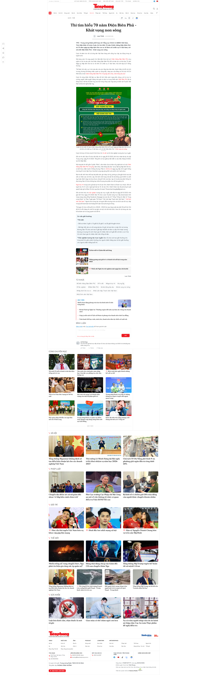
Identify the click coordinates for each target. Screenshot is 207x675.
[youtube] (157, 1)
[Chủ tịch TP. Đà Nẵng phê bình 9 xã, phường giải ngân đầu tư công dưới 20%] (140, 446)
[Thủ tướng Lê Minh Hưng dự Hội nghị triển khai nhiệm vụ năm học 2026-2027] (103, 446)
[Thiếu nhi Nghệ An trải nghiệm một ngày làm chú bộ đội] (82, 270)
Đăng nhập (79, 326)
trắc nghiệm (92, 192)
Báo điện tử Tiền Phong (103, 7)
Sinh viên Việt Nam (108, 1)
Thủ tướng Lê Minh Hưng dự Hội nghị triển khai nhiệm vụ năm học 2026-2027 (103, 461)
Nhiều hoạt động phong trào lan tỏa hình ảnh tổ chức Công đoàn (95, 303)
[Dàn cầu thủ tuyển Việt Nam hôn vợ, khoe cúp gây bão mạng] (66, 517)
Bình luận (3, 57)
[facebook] (154, 1)
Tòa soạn (128, 1)
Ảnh (74, 640)
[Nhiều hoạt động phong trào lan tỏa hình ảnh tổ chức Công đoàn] (124, 303)
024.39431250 (54, 659)
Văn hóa (121, 13)
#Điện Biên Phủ (93, 287)
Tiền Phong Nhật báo (95, 1)
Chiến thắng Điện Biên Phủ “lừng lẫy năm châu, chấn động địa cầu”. (106, 74)
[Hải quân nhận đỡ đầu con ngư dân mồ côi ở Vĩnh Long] (62, 408)
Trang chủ (50, 13)
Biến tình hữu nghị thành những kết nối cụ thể (118, 372)
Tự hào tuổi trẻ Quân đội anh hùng (100, 250)
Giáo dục (133, 13)
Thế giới (86, 13)
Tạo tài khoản (90, 326)
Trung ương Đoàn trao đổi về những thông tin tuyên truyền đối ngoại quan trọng (118, 396)
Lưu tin (3, 53)
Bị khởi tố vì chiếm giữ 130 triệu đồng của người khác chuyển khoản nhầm (140, 495)
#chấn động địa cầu (107, 287)
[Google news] (132, 657)
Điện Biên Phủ (123, 79)
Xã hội (55, 13)
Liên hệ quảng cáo (76, 653)
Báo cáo (100, 348)
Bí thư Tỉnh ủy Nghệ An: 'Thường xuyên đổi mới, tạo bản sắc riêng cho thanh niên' (105, 310)
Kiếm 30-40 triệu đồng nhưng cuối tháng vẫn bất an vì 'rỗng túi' (117, 418)
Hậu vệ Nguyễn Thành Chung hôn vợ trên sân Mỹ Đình (139, 531)
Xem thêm (157, 13)
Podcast (88, 640)
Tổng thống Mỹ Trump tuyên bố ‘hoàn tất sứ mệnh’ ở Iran (140, 564)
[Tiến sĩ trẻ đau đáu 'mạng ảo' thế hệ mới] (62, 385)
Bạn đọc (124, 646)
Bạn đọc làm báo (58, 671)
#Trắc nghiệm (81, 287)
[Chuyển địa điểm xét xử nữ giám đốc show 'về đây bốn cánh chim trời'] (66, 482)
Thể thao (104, 13)
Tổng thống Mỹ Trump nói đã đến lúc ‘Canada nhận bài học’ (145, 587)
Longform (100, 640)
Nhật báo (64, 640)
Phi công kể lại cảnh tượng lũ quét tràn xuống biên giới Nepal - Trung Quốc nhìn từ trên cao (89, 588)
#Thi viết (101, 283)
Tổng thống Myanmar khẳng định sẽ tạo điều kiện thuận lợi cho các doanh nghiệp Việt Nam (65, 461)
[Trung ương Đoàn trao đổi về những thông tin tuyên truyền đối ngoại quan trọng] (119, 385)
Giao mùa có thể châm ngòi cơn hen (102, 620)
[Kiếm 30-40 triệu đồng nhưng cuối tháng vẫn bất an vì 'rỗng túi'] (119, 408)
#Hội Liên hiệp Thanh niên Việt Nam (105, 291)
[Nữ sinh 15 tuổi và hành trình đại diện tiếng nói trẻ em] (62, 362)
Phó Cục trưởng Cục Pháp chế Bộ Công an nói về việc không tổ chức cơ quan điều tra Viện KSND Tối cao (103, 497)
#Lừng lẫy (121, 283)
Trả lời (92, 348)
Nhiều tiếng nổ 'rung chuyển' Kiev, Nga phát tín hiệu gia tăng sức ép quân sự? (66, 564)
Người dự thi (80, 184)
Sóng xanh (67, 13)
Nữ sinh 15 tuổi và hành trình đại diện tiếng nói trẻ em (61, 372)
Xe (116, 13)
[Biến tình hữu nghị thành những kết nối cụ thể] (119, 362)
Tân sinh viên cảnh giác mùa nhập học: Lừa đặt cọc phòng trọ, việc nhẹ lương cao (89, 373)
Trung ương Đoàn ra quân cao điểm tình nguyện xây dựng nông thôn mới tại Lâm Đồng (89, 419)
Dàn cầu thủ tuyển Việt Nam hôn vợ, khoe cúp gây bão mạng (66, 531)
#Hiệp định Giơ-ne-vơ (84, 291)
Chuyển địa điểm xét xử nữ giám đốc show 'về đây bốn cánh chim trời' (65, 495)
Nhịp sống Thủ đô (53, 649)
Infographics (113, 640)
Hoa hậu (146, 13)
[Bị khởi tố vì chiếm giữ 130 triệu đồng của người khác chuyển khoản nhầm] (140, 482)
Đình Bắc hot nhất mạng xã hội (102, 530)
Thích (83, 348)
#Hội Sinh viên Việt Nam (85, 294)
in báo (129, 18)
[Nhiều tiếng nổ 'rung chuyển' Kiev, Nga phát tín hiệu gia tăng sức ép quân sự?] (66, 551)
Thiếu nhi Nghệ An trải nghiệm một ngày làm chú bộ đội (109, 269)
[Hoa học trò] (156, 635)
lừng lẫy (91, 167)
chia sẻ (121, 18)
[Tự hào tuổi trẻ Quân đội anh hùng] (82, 252)
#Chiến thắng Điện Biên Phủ (86, 283)
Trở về (3, 62)
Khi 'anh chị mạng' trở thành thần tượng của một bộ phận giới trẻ (88, 395)
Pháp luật (98, 13)
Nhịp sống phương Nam (67, 649)
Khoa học (139, 13)
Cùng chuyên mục (58, 351)
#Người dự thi (110, 283)
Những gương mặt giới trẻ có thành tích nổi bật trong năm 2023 (108, 260)
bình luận (133, 18)
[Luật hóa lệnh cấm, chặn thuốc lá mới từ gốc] (66, 607)
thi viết (105, 153)
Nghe (3, 43)
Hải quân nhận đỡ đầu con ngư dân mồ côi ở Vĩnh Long (60, 418)
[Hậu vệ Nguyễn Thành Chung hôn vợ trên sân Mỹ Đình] (140, 517)
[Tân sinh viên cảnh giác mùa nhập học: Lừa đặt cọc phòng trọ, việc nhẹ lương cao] (90, 362)
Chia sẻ (3, 48)
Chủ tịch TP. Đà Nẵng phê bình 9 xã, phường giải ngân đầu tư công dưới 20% (139, 461)
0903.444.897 (97, 655)
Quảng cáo (136, 1)
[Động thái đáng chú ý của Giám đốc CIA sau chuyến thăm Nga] (103, 551)
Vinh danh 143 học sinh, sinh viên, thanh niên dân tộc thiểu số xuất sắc (103, 319)
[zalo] (127, 657)
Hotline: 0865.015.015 (80, 1)
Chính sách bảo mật (144, 653)
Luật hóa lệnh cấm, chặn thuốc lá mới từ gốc (65, 621)
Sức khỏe (79, 13)
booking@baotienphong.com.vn (80, 657)
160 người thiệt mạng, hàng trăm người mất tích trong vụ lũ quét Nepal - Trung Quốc (116, 588)
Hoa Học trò (119, 1)
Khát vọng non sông (121, 149)
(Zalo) (82, 655)
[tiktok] (123, 657)
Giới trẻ (92, 13)
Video (151, 13)
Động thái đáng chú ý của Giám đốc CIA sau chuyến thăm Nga (102, 564)
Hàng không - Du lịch (139, 646)
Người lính (111, 13)
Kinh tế (60, 13)
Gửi (126, 335)
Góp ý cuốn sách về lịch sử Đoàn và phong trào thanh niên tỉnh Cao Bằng (103, 315)
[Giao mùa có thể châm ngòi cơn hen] (103, 607)
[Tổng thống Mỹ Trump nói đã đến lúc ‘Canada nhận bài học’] (145, 577)
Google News (136, 18)
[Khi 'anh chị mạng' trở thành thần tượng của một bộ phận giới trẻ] (90, 385)
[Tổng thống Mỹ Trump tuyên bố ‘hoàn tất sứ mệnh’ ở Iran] (140, 551)
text (125, 18)
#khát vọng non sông (123, 287)
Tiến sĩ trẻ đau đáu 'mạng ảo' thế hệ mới (61, 395)
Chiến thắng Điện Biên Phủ (119, 59)
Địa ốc (73, 13)
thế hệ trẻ (109, 169)
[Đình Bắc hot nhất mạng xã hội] (103, 517)
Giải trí (127, 13)
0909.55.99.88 (76, 655)
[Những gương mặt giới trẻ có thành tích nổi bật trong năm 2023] (82, 261)
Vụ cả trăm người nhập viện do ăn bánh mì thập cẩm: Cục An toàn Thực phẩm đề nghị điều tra (140, 623)
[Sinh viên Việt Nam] (147, 635)
